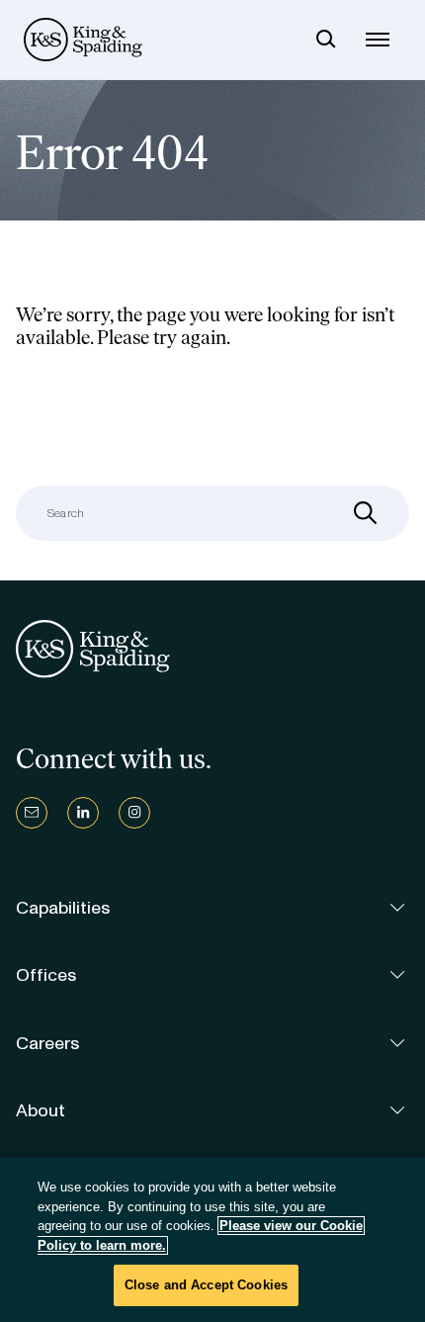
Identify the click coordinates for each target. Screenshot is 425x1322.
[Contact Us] (31, 813)
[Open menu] (377, 39)
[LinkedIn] (83, 813)
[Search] (326, 39)
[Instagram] (134, 813)
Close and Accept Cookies (206, 1285)
